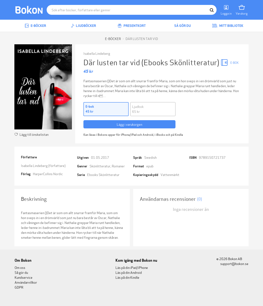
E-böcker (38, 26)
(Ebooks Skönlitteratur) (181, 61)
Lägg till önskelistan (34, 134)
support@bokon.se (234, 263)
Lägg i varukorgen (129, 124)
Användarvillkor (26, 282)
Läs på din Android (128, 272)
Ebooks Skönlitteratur (103, 174)
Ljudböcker (85, 26)
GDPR (19, 287)
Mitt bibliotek (231, 26)
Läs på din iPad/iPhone (131, 267)
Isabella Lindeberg (96, 53)
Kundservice (23, 277)
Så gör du (182, 26)
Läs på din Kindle (127, 277)
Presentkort (134, 26)
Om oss (20, 267)
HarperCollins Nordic (48, 173)
